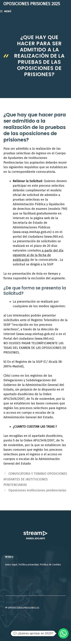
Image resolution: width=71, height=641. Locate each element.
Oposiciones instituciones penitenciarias (37, 490)
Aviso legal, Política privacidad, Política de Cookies (33, 564)
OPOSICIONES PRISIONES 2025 (31, 3)
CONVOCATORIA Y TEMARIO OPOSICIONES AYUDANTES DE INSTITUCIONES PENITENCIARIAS (35, 479)
